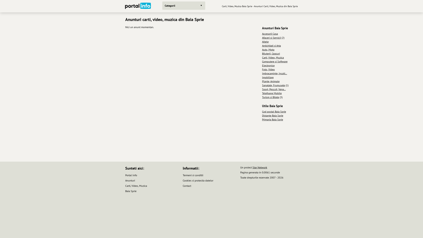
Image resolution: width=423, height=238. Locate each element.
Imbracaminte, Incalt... (274, 73)
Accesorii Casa (270, 33)
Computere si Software (275, 61)
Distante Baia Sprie (272, 115)
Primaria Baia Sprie (272, 119)
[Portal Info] (138, 6)
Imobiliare (268, 77)
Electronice (268, 65)
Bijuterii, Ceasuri (271, 53)
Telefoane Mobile (272, 93)
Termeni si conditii (193, 175)
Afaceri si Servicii (271, 37)
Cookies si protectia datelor (198, 180)
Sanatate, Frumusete (273, 85)
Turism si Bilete (270, 97)
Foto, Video (268, 69)
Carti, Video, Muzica (273, 57)
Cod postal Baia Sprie (274, 111)
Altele (265, 41)
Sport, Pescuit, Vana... (274, 89)
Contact (187, 185)
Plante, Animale (271, 81)
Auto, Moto (268, 49)
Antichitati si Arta (271, 45)
